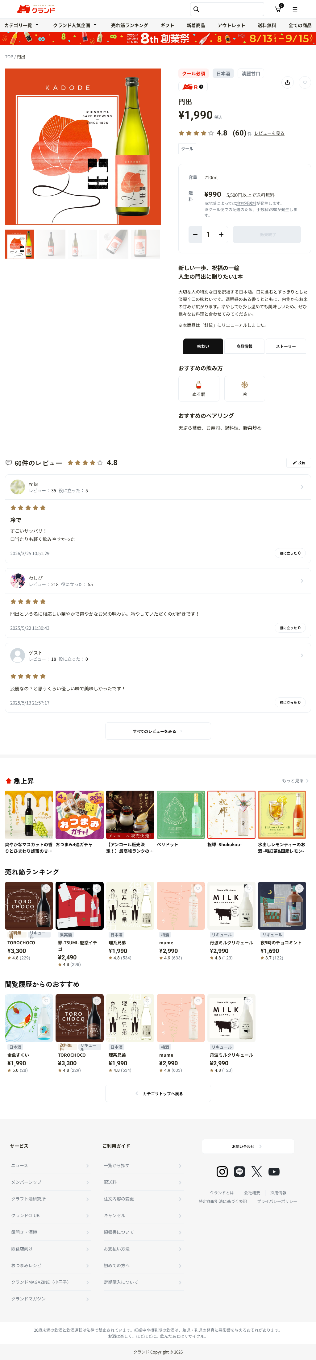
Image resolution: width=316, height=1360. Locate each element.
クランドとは (222, 1193)
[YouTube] (274, 1171)
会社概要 (252, 1193)
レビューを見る (269, 133)
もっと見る (293, 780)
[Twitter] (256, 1171)
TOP (9, 56)
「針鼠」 (208, 325)
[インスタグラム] (222, 1171)
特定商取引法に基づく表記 (223, 1201)
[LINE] (239, 1171)
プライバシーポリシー (277, 1201)
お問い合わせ (243, 1146)
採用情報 (278, 1193)
